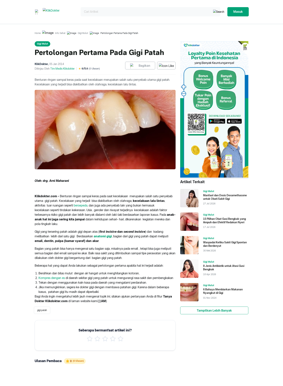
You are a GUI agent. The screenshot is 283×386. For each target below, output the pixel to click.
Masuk (238, 11)
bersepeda (80, 205)
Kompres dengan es (52, 278)
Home (38, 33)
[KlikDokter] (59, 11)
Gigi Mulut (83, 33)
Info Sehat (60, 33)
